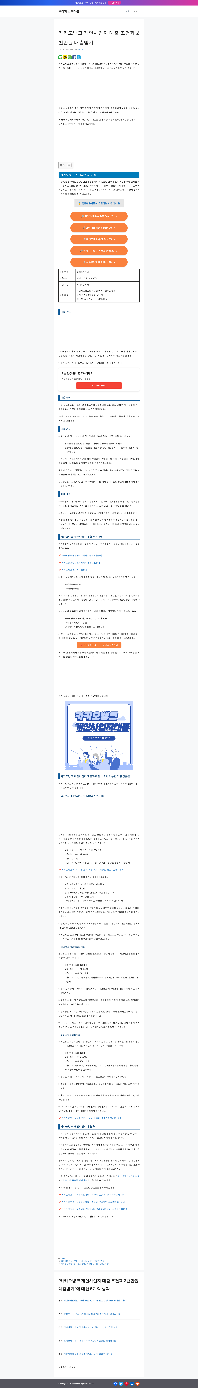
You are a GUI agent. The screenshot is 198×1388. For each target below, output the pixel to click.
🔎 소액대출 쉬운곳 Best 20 (97, 227)
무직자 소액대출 (68, 11)
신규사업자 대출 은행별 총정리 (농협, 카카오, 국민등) (88, 1354)
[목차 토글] (68, 165)
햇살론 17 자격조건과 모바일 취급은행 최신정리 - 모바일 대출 (92, 1314)
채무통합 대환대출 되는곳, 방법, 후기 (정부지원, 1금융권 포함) (85, 1264)
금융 (135, 11)
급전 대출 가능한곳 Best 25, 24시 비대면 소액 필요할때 (82, 1261)
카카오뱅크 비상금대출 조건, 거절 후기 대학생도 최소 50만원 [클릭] (93, 870)
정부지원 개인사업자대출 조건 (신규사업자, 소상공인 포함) (91, 1327)
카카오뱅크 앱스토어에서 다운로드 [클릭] (81, 562)
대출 (127, 11)
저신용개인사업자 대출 (129, 1176)
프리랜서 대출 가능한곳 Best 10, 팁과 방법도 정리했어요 (90, 1340)
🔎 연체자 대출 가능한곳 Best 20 (97, 250)
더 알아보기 (114, 3)
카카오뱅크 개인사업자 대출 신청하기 (100, 645)
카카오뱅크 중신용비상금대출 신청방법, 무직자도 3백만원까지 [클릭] (94, 1202)
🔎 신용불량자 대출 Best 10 (97, 262)
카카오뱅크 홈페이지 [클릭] (74, 570)
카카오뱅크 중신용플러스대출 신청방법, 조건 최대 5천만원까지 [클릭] (94, 1195)
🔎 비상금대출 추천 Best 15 (97, 239)
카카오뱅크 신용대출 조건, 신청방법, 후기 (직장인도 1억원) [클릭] (92, 1118)
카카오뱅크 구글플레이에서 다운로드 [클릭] (82, 555)
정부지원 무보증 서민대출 (75, 1180)
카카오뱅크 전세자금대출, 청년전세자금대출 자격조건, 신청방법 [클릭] (94, 1209)
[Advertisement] (99, 89)
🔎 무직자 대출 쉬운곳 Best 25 (97, 216)
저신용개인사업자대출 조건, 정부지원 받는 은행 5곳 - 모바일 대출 (94, 1300)
